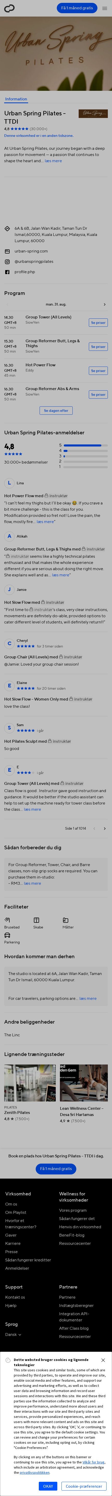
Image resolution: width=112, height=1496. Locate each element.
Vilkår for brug (93, 1462)
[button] (103, 1360)
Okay (48, 1486)
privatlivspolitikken (34, 1472)
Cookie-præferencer (84, 1486)
